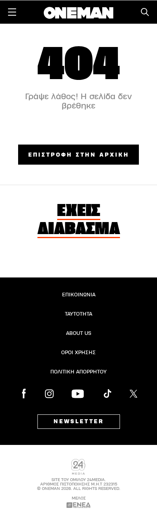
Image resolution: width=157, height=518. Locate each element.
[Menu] (12, 12)
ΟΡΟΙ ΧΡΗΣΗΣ (78, 352)
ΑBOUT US (78, 333)
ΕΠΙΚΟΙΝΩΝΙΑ (78, 295)
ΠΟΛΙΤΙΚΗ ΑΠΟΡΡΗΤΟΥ (78, 372)
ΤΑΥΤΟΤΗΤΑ (78, 314)
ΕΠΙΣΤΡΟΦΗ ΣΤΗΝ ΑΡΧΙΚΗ (78, 155)
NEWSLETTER (79, 421)
